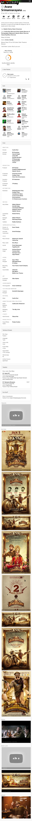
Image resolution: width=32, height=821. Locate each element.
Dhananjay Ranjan (17, 219)
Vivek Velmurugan (17, 245)
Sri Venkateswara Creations (19, 199)
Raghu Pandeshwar (25, 120)
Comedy (11, 40)
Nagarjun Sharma (16, 209)
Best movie (10, 74)
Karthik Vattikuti (16, 157)
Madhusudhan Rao (11, 114)
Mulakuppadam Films (18, 190)
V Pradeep (15, 183)
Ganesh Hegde (16, 154)
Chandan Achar (24, 102)
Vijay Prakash (15, 254)
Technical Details (7, 330)
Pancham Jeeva (16, 252)
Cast (4, 86)
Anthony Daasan (16, 249)
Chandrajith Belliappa (18, 207)
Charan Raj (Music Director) (8, 35)
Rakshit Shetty (8, 29)
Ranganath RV (16, 160)
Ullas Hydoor (15, 278)
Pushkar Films (16, 175)
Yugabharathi (15, 247)
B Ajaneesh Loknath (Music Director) (18, 33)
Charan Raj (15, 240)
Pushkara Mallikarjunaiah (19, 169)
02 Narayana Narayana (9, 382)
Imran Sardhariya (16, 285)
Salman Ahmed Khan (10, 133)
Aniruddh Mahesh (24, 96)
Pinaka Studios (16, 322)
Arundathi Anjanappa (17, 291)
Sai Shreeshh (25, 126)
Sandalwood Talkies (17, 194)
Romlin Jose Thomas (17, 273)
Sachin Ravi (15, 150)
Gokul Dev (15, 270)
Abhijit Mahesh (16, 204)
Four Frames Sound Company (20, 265)
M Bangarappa (16, 159)
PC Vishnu (14, 263)
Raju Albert (15, 271)
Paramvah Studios (17, 173)
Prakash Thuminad (24, 114)
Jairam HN (15, 155)
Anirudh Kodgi (16, 206)
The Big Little (16, 309)
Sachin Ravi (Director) (10, 31)
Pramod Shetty (9, 120)
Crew (4, 143)
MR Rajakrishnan (16, 261)
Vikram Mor (15, 316)
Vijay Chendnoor (24, 133)
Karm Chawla (15, 227)
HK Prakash (15, 168)
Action (7, 40)
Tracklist (5, 367)
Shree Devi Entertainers (18, 177)
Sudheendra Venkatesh (18, 303)
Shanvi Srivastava (17, 29)
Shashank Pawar (9, 379)
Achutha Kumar (9, 96)
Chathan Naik (16, 251)
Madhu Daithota (16, 222)
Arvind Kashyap (16, 231)
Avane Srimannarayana (11, 8)
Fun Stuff (5, 392)
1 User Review (6, 69)
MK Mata (24, 108)
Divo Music (15, 242)
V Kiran (14, 162)
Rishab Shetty (9, 127)
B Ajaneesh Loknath (17, 238)
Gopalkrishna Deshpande (10, 108)
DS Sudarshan (16, 179)
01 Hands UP (6, 373)
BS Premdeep (15, 152)
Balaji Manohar (9, 102)
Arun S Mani (15, 260)
